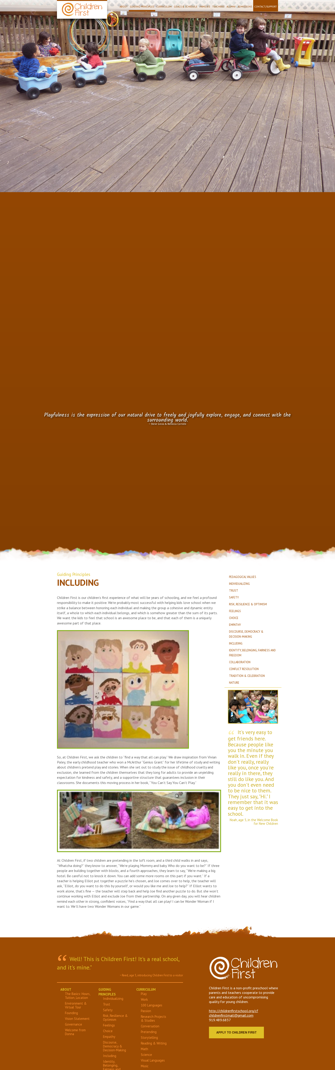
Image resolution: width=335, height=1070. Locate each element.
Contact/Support (265, 6)
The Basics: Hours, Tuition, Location (77, 996)
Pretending (149, 1032)
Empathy (235, 625)
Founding (71, 1013)
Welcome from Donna (75, 1032)
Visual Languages (153, 1060)
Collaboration (239, 662)
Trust (233, 591)
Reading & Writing (154, 1043)
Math (144, 1049)
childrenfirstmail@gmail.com (231, 1015)
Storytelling (149, 1037)
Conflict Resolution (244, 669)
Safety (234, 597)
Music (145, 1066)
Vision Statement (77, 1018)
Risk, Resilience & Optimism (248, 604)
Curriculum (164, 6)
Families (205, 6)
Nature (234, 683)
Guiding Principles (142, 6)
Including (235, 643)
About (124, 6)
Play (144, 994)
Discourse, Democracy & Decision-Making (114, 1046)
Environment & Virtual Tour (76, 1005)
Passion (146, 1011)
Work (144, 999)
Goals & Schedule (185, 6)
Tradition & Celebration (247, 676)
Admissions (245, 6)
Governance (73, 1024)
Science (146, 1054)
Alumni (231, 6)
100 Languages (151, 1005)
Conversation (150, 1026)
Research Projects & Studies (153, 1018)
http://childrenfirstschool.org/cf (233, 1010)
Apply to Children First (236, 1032)
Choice (233, 618)
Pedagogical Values (242, 577)
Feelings (235, 611)
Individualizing (239, 584)
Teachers (218, 6)
